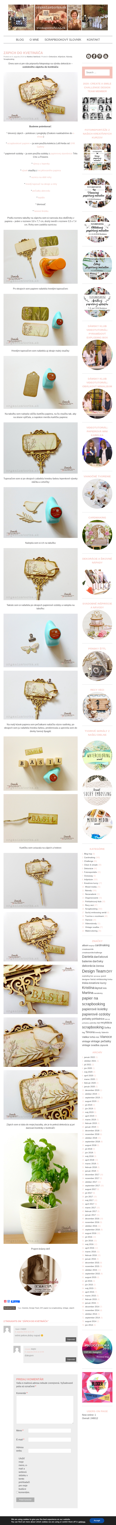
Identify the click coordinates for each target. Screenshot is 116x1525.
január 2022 (89, 1057)
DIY (41, 1308)
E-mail (20, 1439)
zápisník (104, 1045)
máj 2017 (89, 1200)
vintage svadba (90, 1045)
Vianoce (88, 920)
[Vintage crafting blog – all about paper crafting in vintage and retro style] (58, 30)
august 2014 (90, 1321)
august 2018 (90, 1145)
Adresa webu (19, 1449)
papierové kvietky (95, 1009)
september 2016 (92, 1229)
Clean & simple (91, 865)
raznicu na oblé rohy (41, 177)
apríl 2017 (89, 1204)
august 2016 (90, 1233)
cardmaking (102, 945)
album (85, 945)
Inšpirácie (61, 57)
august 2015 (90, 1277)
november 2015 (92, 1266)
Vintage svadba (92, 927)
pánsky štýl (95, 1023)
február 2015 (91, 1299)
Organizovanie (91, 898)
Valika (85, 1037)
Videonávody (91, 923)
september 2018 (92, 1141)
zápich (71, 1308)
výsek (25, 170)
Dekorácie (53, 57)
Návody (69, 57)
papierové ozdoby (96, 1014)
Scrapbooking (9, 59)
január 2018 (90, 1171)
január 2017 (90, 1215)
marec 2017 (90, 1207)
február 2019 (91, 1123)
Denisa (100, 966)
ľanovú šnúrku (41, 211)
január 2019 (90, 1127)
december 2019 (92, 1090)
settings (81, 1522)
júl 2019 (88, 1105)
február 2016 (91, 1255)
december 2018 (92, 1130)
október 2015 (91, 1270)
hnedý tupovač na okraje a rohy (41, 184)
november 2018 (92, 1134)
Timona (90, 1032)
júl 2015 (88, 1281)
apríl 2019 (89, 1116)
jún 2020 (88, 1068)
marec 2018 (90, 1163)
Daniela (25, 1308)
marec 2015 (90, 1295)
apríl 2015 (89, 1292)
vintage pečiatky (101, 1041)
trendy (98, 1032)
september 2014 (92, 1317)
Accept (97, 1520)
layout (98, 987)
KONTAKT (93, 39)
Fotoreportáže (90, 872)
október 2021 (90, 1061)
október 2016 (91, 1226)
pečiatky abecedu (41, 191)
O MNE (34, 39)
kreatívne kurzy (97, 983)
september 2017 (92, 1185)
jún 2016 (89, 1240)
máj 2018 (89, 1156)
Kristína (88, 988)
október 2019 (91, 1094)
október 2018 (91, 1138)
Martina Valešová (33, 57)
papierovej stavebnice (61, 153)
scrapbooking (93, 1027)
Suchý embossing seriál (95, 912)
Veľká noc (94, 1037)
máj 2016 (89, 1244)
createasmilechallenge (92, 952)
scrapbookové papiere (18, 143)
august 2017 (90, 1189)
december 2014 (92, 1306)
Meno (19, 1430)
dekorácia (88, 965)
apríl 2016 (89, 1248)
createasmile (88, 949)
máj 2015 (89, 1288)
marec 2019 (90, 1119)
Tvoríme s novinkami (94, 916)
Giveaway (88, 876)
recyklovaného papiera (49, 170)
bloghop (91, 945)
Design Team (34, 1308)
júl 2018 (88, 1149)
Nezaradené (90, 894)
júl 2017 (88, 1193)
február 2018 (91, 1167)
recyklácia (106, 1022)
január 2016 (90, 1259)
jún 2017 (89, 1196)
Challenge (88, 861)
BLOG (20, 39)
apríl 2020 (88, 1075)
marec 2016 (90, 1251)
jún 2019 (89, 1108)
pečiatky (86, 1018)
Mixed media (91, 887)
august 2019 (90, 1101)
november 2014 (92, 1310)
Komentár (21, 1393)
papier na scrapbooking (53, 1308)
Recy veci (89, 905)
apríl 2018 (89, 1160)
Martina (87, 993)
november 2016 (92, 1222)
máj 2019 (89, 1112)
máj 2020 (88, 1072)
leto (105, 988)
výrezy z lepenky (41, 164)
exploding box (87, 976)
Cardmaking (89, 857)
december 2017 (92, 1174)
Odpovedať (71, 1339)
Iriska (85, 982)
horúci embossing (98, 979)
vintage (65, 1308)
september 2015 (92, 1273)
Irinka (109, 979)
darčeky (98, 961)
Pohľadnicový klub (93, 901)
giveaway (97, 976)
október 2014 (91, 1314)
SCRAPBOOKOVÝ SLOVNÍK (63, 39)
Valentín (105, 1032)
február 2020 (90, 1083)
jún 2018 (89, 1152)
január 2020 (89, 1086)
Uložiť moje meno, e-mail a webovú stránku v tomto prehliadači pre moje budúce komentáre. (24, 1475)
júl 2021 (87, 1064)
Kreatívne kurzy (91, 883)
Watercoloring (91, 931)
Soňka (107, 1027)
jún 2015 (89, 1284)
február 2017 (91, 1211)
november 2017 (92, 1178)
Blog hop (88, 854)
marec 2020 (89, 1079)
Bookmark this (9, 1308)
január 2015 (90, 1303)
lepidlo (41, 197)
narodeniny (98, 993)
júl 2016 (88, 1237)
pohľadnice (98, 1018)
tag (83, 1032)
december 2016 (92, 1218)
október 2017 (91, 1182)
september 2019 (92, 1097)
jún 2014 (89, 1325)
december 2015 (92, 1262)
